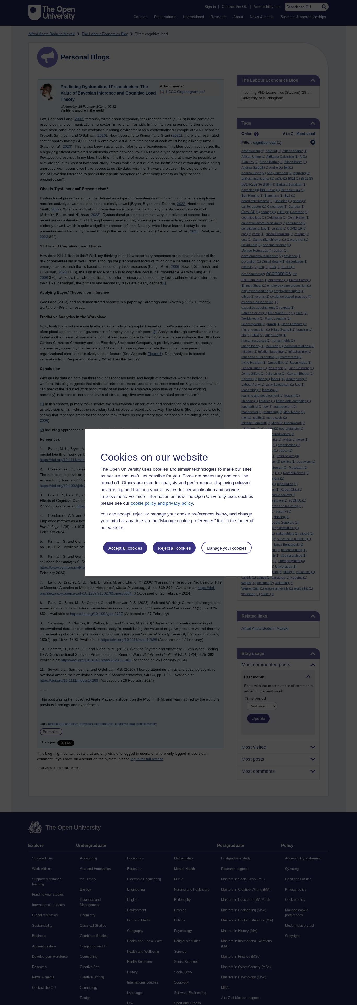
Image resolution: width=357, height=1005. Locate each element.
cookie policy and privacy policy (162, 503)
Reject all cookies (174, 548)
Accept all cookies (125, 548)
